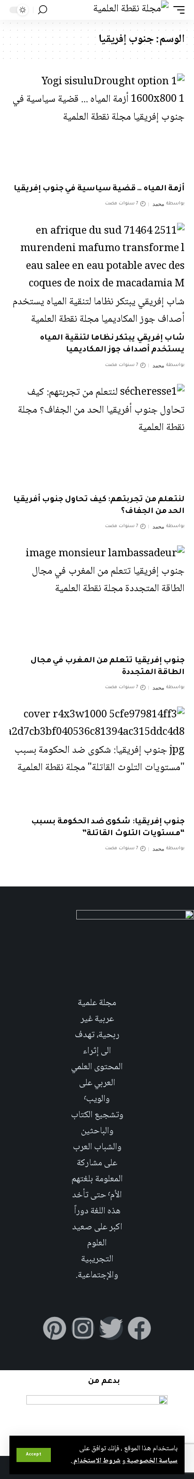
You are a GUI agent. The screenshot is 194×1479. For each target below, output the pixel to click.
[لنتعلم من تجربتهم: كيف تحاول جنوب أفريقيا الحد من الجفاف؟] (97, 436)
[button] (33, 1455)
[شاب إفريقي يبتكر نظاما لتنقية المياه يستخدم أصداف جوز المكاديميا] (97, 275)
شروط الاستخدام (96, 1461)
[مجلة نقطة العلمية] (131, 9)
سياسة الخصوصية (151, 1461)
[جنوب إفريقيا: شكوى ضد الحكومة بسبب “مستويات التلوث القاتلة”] (97, 759)
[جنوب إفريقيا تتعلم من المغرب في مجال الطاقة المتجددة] (97, 597)
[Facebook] (139, 1328)
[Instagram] (83, 1328)
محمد (158, 204)
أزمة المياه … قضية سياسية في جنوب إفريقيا (99, 189)
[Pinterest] (54, 1328)
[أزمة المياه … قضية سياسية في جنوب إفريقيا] (97, 126)
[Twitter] (111, 1328)
